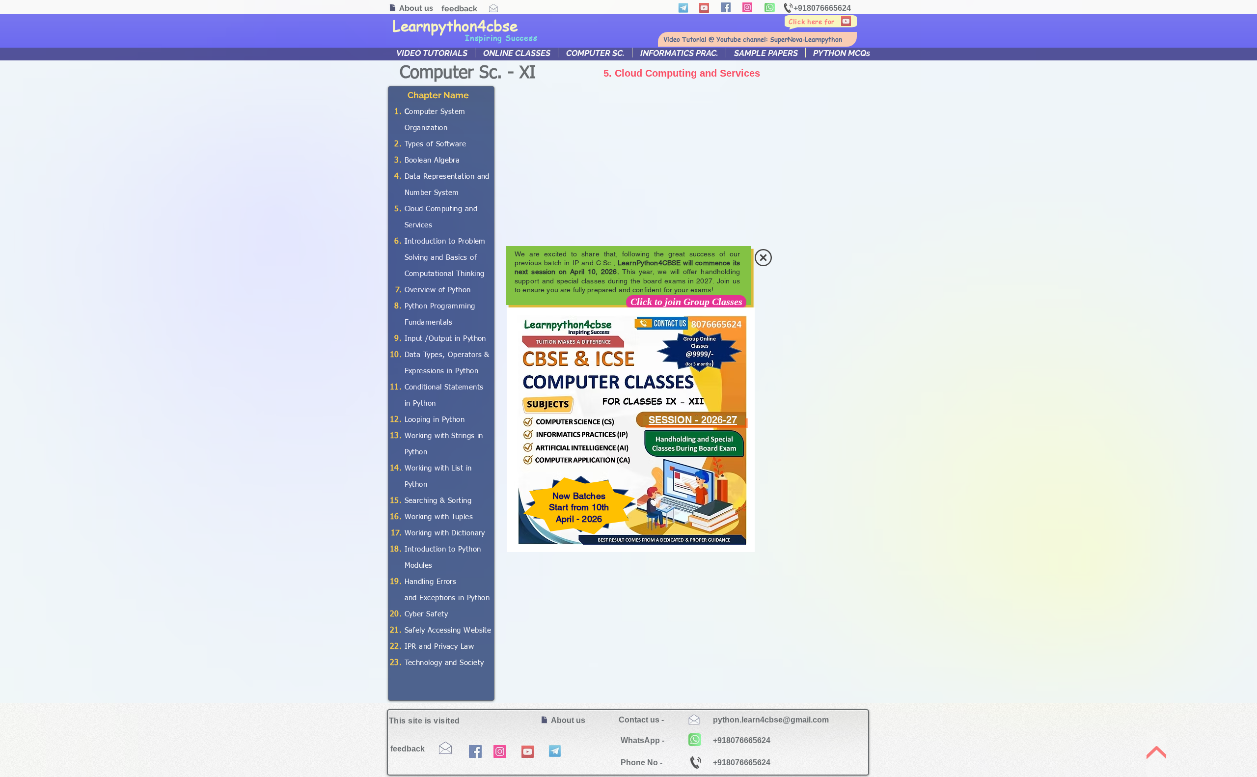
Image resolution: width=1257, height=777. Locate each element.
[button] (763, 257)
